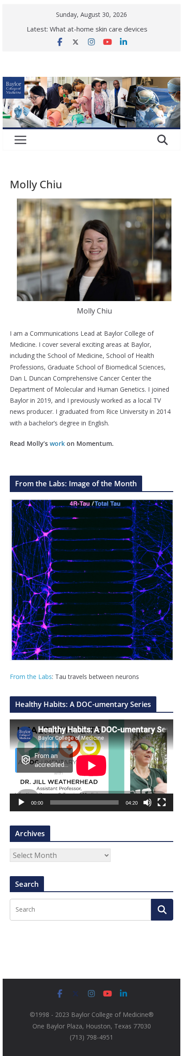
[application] (91, 765)
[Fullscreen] (161, 802)
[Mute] (147, 802)
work (57, 443)
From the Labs (31, 676)
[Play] (21, 802)
